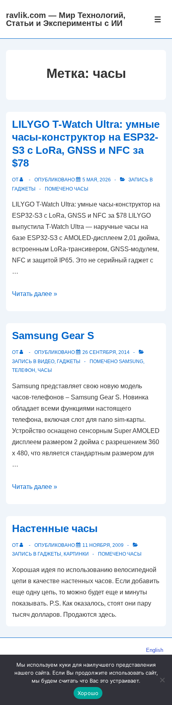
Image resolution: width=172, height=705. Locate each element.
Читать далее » (34, 293)
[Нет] (162, 680)
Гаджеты (24, 189)
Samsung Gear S (53, 336)
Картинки (76, 554)
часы (81, 189)
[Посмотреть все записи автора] (23, 180)
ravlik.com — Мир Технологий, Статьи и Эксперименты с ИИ (66, 19)
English (154, 650)
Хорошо (88, 693)
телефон (23, 370)
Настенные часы (55, 528)
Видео (46, 361)
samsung (131, 361)
